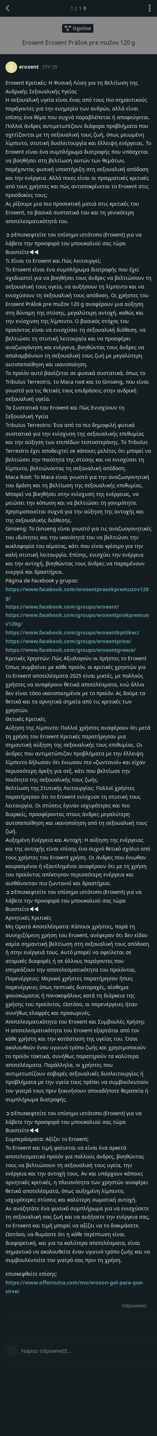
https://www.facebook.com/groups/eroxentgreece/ (70, 649)
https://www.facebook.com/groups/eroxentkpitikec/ (72, 632)
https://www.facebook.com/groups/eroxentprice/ (68, 641)
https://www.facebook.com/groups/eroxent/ (62, 606)
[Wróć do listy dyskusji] (7, 8)
